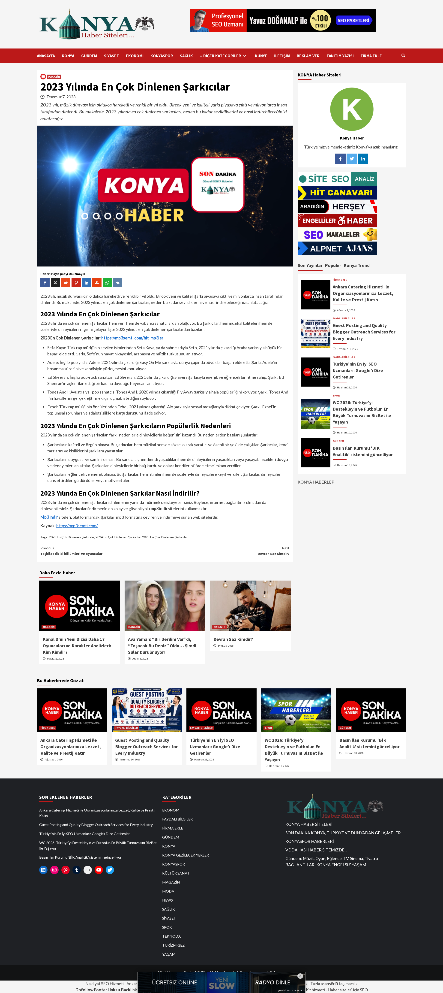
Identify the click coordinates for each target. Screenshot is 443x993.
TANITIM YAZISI (340, 55)
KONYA (68, 55)
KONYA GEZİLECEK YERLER (185, 855)
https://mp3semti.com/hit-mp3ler (132, 337)
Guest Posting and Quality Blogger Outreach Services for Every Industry (364, 331)
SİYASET (111, 55)
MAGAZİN (54, 76)
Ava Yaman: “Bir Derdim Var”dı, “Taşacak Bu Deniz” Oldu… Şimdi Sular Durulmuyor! (162, 645)
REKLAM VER (308, 55)
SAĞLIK (186, 55)
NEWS (167, 900)
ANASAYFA (46, 55)
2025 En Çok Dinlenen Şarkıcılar (165, 537)
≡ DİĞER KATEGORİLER (220, 55)
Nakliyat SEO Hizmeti (104, 983)
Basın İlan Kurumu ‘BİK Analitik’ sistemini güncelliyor (80, 857)
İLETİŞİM (282, 55)
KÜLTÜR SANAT (176, 873)
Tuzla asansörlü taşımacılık (334, 983)
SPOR (336, 395)
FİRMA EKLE (371, 55)
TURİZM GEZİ (174, 945)
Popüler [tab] (333, 265)
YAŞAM (169, 954)
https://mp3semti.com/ (77, 525)
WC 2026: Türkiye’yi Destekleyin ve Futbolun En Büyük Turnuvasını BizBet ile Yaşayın (98, 845)
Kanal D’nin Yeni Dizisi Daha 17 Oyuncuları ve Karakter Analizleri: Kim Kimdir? (77, 645)
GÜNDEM (89, 55)
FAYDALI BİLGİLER (344, 318)
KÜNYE (261, 55)
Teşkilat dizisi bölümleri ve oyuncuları (71, 551)
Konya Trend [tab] (357, 265)
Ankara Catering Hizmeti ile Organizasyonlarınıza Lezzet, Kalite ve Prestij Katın (363, 293)
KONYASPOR (161, 55)
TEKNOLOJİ (172, 936)
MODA (168, 891)
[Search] (403, 55)
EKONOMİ (135, 55)
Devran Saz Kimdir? (274, 551)
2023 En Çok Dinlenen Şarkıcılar (71, 537)
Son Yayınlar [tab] (310, 265)
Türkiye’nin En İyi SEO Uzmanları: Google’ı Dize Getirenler (358, 370)
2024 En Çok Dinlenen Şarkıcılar (118, 537)
